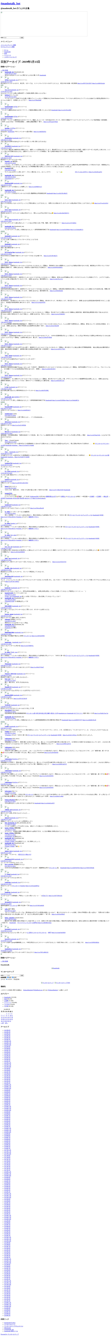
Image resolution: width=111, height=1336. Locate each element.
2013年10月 (7, 1241)
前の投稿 (4, 70)
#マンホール (99, 443)
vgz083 (7, 726)
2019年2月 (7, 1124)
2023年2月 (7, 1037)
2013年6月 (7, 1248)
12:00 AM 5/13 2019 (10, 73)
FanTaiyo (15, 759)
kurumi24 (8, 929)
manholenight (9, 106)
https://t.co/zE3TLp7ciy (56, 279)
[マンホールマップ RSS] (62, 982)
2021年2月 (7, 1081)
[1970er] (6, 105)
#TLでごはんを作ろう (82, 172)
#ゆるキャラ (28, 498)
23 (8, 1019)
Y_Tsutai (7, 874)
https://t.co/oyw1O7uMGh (69, 223)
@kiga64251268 (9, 601)
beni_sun (7, 679)
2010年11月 (7, 1304)
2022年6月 (7, 1052)
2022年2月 (7, 1059)
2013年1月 (7, 1257)
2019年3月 (7, 1123)
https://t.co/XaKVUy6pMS (26, 445)
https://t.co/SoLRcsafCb (95, 172)
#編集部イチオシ (33, 517)
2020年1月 (7, 1105)
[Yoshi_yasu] (6, 650)
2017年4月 (7, 1164)
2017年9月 (7, 1155)
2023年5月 (7, 1032)
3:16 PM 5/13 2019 (10, 621)
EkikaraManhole (10, 800)
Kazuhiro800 (8, 407)
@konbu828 (8, 178)
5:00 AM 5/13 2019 (10, 191)
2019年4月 (7, 1121)
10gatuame (8, 664)
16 (8, 1017)
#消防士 (63, 496)
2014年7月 (7, 1224)
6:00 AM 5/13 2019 (6, 201)
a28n (6, 909)
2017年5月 (7, 1163)
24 (10, 1019)
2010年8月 (7, 1310)
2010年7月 (7, 1312)
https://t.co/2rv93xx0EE (64, 110)
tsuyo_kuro (8, 200)
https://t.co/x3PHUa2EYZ (64, 743)
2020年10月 (7, 1088)
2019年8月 (7, 1114)
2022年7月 (7, 1050)
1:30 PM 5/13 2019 (6, 548)
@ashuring (8, 627)
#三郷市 (98, 496)
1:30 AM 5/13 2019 (6, 148)
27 (3, 1021)
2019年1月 (7, 1126)
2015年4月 (7, 1208)
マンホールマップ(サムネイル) (13, 1326)
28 (5, 1021)
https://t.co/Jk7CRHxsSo (55, 895)
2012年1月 (7, 1279)
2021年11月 (7, 1065)
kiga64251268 (9, 593)
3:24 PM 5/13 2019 (10, 626)
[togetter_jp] (6, 521)
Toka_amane (8, 355)
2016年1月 (7, 1192)
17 (10, 1017)
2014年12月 (7, 1215)
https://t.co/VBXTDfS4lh (87, 868)
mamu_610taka (9, 828)
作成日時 (16, 979)
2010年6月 (7, 1313)
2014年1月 (7, 1235)
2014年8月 (7, 1223)
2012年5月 (7, 1272)
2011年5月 (7, 1293)
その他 (6, 1006)
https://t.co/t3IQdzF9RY (38, 636)
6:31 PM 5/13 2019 (6, 784)
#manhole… (15, 445)
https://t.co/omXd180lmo (63, 229)
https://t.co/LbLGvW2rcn (70, 735)
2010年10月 (7, 1306)
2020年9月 (7, 1090)
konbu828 (8, 168)
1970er (7, 80)
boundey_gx (8, 161)
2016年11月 (7, 1174)
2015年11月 (7, 1195)
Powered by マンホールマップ (10, 1334)
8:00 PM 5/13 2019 (10, 844)
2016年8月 (7, 1179)
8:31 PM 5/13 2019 (10, 866)
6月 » (6, 1023)
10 (10, 1015)
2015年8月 (7, 1201)
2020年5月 (7, 1097)
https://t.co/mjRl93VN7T (75, 720)
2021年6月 (7, 1074)
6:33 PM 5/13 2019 (10, 793)
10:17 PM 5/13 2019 (10, 919)
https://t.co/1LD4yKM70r (51, 752)
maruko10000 (9, 695)
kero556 (7, 939)
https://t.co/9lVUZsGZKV (84, 83)
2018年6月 (7, 1139)
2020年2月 (7, 1103)
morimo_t (8, 128)
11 (12, 1015)
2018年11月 (7, 1130)
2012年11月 (7, 1261)
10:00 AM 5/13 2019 (6, 433)
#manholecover (62, 713)
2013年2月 (7, 1255)
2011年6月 (7, 1292)
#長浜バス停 (54, 713)
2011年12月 (7, 1281)
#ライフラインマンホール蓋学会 (28, 922)
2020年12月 (7, 1085)
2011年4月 (7, 1295)
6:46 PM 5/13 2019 (10, 801)
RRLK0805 (8, 606)
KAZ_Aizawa (9, 262)
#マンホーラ (16, 886)
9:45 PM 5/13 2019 (10, 911)
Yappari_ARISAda (10, 673)
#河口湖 (38, 713)
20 (3, 1019)
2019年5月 (7, 1119)
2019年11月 (7, 1108)
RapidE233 (8, 687)
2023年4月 (7, 1034)
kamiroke (7, 588)
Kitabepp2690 (9, 183)
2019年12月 (7, 1106)
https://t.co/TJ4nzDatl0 (35, 100)
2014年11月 (7, 1217)
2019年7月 (7, 1115)
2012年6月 (7, 1270)
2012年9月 (7, 1264)
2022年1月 (7, 1061)
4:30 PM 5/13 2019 (6, 675)
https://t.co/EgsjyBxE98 (52, 325)
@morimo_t (19, 517)
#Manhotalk (7, 1328)
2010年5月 (7, 1315)
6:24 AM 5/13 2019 (10, 228)
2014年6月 (7, 1226)
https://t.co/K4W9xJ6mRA (55, 267)
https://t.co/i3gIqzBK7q (76, 229)
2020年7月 (7, 1094)
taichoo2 (7, 95)
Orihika (7, 731)
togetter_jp (14, 523)
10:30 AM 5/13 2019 (6, 453)
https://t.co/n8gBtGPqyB (89, 720)
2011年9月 (7, 1286)
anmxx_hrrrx (9, 851)
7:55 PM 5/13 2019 (10, 835)
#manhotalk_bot (10, 3)
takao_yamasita (9, 917)
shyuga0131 (8, 902)
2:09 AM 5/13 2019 (10, 163)
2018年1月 (7, 1148)
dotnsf (6, 486)
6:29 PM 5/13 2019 (10, 749)
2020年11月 (7, 1086)
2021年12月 (7, 1063)
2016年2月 (7, 1190)
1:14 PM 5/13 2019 (6, 537)
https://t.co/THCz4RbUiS (41, 952)
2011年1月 (7, 1301)
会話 (5, 53)
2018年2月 (7, 1146)
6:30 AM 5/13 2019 (6, 238)
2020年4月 (7, 1099)
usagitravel (8, 505)
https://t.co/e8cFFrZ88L (42, 390)
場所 (10, 977)
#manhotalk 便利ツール (11, 1331)
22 (7, 1019)
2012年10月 (7, 1263)
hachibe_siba (8, 568)
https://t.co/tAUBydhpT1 (50, 255)
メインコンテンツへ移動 (8, 45)
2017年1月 (7, 1170)
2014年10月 (7, 1219)
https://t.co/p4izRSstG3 (24, 410)
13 (3, 1017)
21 (5, 1019)
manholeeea (8, 949)
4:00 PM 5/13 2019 (6, 665)
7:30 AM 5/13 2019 (6, 389)
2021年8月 (7, 1070)
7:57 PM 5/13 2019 (10, 840)
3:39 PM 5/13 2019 (6, 654)
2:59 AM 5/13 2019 (10, 170)
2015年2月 (7, 1212)
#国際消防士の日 (50, 496)
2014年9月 (7, 1221)
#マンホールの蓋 (104, 455)
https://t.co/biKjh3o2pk (98, 83)
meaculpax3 (8, 710)
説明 (15, 977)
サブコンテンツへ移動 (8, 47)
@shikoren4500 (34, 496)
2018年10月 (7, 1132)
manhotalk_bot (9, 72)
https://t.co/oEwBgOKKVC (61, 213)
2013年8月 (7, 1244)
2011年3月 (7, 1297)
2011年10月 (7, 1284)
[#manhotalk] (55, 968)
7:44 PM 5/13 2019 (10, 829)
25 (12, 1019)
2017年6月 (7, 1161)
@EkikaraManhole (52, 990)
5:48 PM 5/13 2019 (10, 718)
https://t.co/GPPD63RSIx (92, 942)
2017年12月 (7, 1150)
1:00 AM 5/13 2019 (6, 140)
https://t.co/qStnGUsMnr (56, 796)
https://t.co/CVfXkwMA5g (8, 517)
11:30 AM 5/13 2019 (6, 473)
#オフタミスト (78, 713)
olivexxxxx (8, 422)
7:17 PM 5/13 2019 (10, 824)
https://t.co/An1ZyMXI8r (19, 425)
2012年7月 (7, 1268)
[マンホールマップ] (47, 982)
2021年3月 (7, 1079)
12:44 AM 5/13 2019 (10, 96)
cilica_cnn (8, 558)
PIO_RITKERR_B (10, 823)
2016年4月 (7, 1186)
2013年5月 (7, 1250)
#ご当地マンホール (33, 932)
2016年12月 (7, 1172)
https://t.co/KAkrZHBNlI (18, 552)
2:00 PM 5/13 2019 (6, 578)
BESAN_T (8, 431)
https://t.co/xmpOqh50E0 (58, 932)
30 (8, 1021)
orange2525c (8, 493)
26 (1, 1021)
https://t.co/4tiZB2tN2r (40, 131)
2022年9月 (7, 1046)
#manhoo (22, 886)
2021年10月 (7, 1066)
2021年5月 (7, 1075)
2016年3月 (7, 1188)
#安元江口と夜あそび (24, 854)
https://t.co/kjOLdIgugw (39, 498)
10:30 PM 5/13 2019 (6, 931)
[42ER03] (6, 395)
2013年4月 (7, 1252)
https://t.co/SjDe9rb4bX (56, 290)
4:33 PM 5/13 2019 (10, 680)
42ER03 (17, 397)
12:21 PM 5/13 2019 (10, 488)
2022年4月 (7, 1055)
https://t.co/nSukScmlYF (48, 803)
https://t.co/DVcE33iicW (20, 698)
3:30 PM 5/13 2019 (6, 634)
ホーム (6, 50)
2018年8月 (7, 1135)
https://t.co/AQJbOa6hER (37, 905)
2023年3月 (7, 1035)
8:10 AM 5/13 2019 (10, 415)
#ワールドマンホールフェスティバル (80, 515)
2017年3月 (7, 1166)
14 (5, 1017)
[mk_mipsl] (6, 533)
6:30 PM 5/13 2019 (6, 772)
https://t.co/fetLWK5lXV (49, 369)
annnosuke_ (8, 642)
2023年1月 (7, 1039)
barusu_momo (9, 614)
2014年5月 (7, 1228)
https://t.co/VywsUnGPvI (101, 203)
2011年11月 (7, 1283)
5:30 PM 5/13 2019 (6, 688)
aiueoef (7, 818)
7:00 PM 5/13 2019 (6, 811)
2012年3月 (7, 1275)
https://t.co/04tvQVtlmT (37, 667)
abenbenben (8, 138)
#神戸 (49, 932)
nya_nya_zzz (8, 546)
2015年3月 (7, 1210)
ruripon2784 (8, 463)
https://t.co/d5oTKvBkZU (60, 193)
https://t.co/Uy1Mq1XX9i (56, 490)
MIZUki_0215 (9, 156)
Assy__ (7, 440)
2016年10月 (7, 1175)
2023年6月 (7, 1030)
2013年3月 (7, 1253)
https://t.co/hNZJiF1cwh (57, 380)
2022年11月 (7, 1043)
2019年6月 (7, 1117)
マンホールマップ (9, 1324)
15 (7, 1017)
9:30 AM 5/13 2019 (6, 423)
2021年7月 (7, 1072)
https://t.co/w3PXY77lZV (58, 349)
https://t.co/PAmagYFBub (51, 121)
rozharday (8, 882)
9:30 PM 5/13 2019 (6, 894)
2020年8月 (7, 1092)
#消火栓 (21, 498)
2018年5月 (7, 1141)
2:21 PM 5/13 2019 (10, 599)
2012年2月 (7, 1277)
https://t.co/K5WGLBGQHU (20, 483)
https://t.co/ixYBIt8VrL (27, 645)
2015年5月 (7, 1206)
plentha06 (8, 236)
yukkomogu (8, 738)
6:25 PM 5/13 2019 (10, 740)
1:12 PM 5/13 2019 (10, 513)
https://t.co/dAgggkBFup (32, 886)
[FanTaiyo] (6, 757)
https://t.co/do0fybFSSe (73, 868)
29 (7, 1021)
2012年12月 (7, 1259)
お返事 (6, 1000)
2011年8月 (7, 1288)
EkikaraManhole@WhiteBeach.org (33, 990)
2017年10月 (7, 1154)
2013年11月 (7, 1239)
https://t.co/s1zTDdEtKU (58, 314)
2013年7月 (7, 1246)
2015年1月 (7, 1213)
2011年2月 (7, 1299)
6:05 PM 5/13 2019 (10, 733)
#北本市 (3, 498)
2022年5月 (7, 1054)
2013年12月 (7, 1237)
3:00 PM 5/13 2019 (6, 616)
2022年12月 (7, 1041)
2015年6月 (7, 1204)
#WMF (101, 515)
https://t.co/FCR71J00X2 (12, 581)
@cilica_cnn (8, 596)
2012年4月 (7, 1273)
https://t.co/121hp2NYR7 (38, 302)
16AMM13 (8, 146)
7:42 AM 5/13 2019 (6, 398)
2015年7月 (7, 1203)
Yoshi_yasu (14, 652)
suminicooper (9, 413)
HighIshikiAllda (9, 632)
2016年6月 (7, 1183)
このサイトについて (10, 57)
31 (10, 1021)
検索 (2, 37)
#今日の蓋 (16, 498)
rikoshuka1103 (9, 576)
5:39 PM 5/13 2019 (10, 711)
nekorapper (8, 791)
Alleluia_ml (8, 809)
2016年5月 (7, 1184)
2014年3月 (7, 1232)
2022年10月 (7, 1045)
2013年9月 (7, 1243)
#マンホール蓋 (30, 713)
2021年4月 (7, 1077)
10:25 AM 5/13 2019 (10, 442)
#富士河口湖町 (45, 713)
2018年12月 (7, 1128)
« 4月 (2, 1023)
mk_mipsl (13, 535)
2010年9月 (7, 1308)
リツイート (7, 55)
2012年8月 (7, 1266)
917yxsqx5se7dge (10, 252)
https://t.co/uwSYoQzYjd (59, 562)
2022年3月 (7, 1057)
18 (12, 1017)
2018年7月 (7, 1137)
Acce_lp (7, 90)
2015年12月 (7, 1194)
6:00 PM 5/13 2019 (6, 728)
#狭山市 (105, 496)
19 (1, 1019)
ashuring (7, 619)
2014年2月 (7, 1233)
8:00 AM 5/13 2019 (6, 408)
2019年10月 (7, 1110)
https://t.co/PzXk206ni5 (58, 914)
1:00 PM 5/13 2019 (6, 506)
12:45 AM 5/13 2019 (6, 108)
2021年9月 (7, 1068)
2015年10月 (7, 1197)
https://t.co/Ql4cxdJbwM (37, 508)
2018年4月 (7, 1143)
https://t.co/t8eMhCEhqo (44, 922)
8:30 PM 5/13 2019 (6, 861)
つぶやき (7, 1004)
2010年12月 (7, 1302)
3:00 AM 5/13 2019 (10, 177)
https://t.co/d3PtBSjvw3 (35, 186)
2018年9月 (7, 1134)
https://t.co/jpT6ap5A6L (93, 435)
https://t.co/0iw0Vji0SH (45, 337)
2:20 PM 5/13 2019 (10, 594)
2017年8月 (7, 1157)
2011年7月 (7, 1290)
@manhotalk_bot (17, 596)
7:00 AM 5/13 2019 (6, 264)
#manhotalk (7, 51)
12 (1, 1017)
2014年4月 (7, 1230)
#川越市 (91, 496)
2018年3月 (7, 1144)
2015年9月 (7, 1199)
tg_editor (7, 511)
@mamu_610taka (10, 841)
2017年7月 (7, 1159)
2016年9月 (7, 1177)
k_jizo (6, 387)
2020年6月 (7, 1095)
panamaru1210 (9, 859)
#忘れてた (45, 895)
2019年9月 (7, 1112)
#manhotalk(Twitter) (9, 1322)
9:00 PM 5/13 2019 (6, 876)
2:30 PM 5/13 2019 (6, 608)
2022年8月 (7, 1048)
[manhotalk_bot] (6, 78)
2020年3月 (7, 1101)
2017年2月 (7, 1168)
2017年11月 (7, 1152)
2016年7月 (7, 1181)
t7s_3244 (7, 471)
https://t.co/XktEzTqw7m (101, 713)
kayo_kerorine (9, 864)
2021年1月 (7, 1083)
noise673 (7, 479)
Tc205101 (7, 705)
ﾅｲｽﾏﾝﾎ (9, 979)
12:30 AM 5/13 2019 (6, 81)
